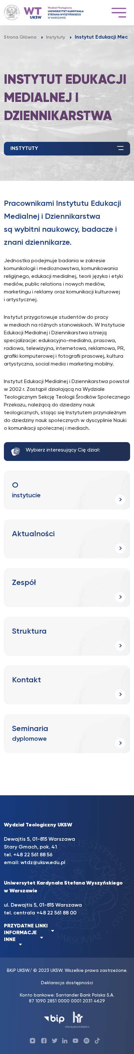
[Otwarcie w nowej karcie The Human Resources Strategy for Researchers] (77, 1019)
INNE (10, 939)
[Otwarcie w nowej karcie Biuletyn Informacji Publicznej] (54, 1019)
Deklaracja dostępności (67, 983)
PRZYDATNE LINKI (26, 926)
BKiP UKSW (18, 970)
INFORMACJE (20, 933)
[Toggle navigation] (118, 12)
